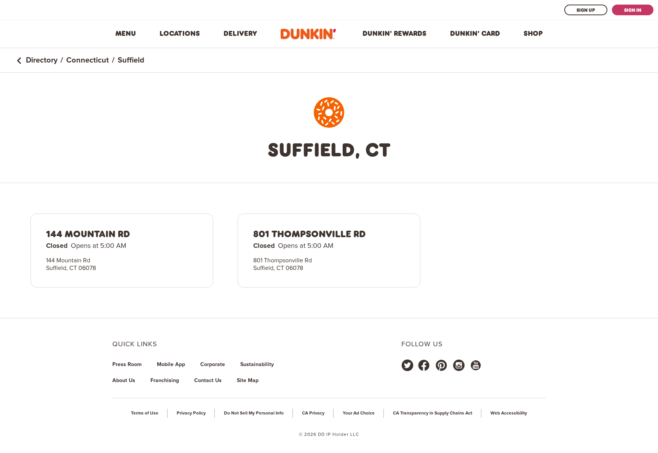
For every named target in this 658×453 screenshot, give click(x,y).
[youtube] (475, 365)
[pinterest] (441, 365)
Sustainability (257, 364)
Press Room (127, 364)
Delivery (240, 33)
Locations (180, 33)
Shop (533, 33)
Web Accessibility (508, 413)
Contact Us (208, 380)
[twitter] (407, 365)
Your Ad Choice (359, 413)
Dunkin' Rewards (394, 33)
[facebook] (424, 365)
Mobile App (171, 364)
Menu (125, 33)
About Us (123, 380)
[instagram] (459, 365)
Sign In (632, 10)
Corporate (212, 364)
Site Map (248, 380)
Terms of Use (144, 413)
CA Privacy (313, 413)
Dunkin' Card (475, 33)
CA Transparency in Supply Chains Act (432, 413)
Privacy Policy (191, 413)
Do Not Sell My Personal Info (254, 413)
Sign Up (586, 10)
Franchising (164, 380)
